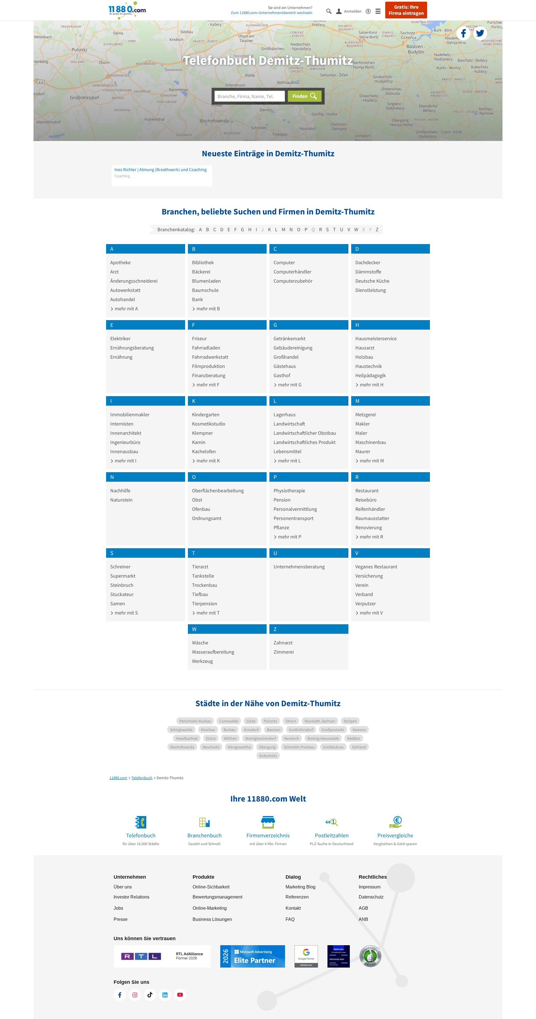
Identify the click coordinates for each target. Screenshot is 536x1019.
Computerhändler (292, 271)
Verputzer (365, 603)
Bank (197, 299)
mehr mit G (289, 384)
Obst (197, 500)
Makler (362, 423)
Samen (117, 603)
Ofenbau (201, 509)
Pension (282, 500)
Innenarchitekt (125, 433)
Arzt (114, 271)
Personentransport (294, 518)
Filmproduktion (208, 366)
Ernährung (121, 357)
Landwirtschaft (289, 423)
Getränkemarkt (289, 338)
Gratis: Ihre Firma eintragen (406, 10)
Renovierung (368, 527)
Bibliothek (203, 262)
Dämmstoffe (368, 271)
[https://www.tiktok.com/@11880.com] (150, 995)
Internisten (121, 423)
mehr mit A (126, 308)
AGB (363, 908)
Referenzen (297, 897)
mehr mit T (207, 612)
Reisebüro (366, 500)
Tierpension (204, 603)
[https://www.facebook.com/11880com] (120, 995)
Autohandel (122, 299)
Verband (364, 594)
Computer (284, 262)
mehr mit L (289, 460)
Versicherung (369, 576)
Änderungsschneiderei (133, 281)
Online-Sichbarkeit (211, 887)
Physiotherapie (289, 490)
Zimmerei (284, 652)
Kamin (198, 442)
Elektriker (120, 338)
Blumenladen (206, 281)
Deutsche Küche (372, 281)
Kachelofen (204, 451)
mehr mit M (371, 460)
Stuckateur (121, 594)
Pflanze (281, 527)
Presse (121, 919)
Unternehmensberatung (299, 566)
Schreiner (120, 566)
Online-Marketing (210, 908)
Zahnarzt (283, 642)
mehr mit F (207, 384)
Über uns (123, 887)
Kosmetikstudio (208, 423)
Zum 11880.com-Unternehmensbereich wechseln (271, 12)
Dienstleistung (370, 290)
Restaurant (367, 490)
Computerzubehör (293, 281)
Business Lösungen (212, 919)
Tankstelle (203, 576)
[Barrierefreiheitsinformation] (370, 10)
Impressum (370, 887)
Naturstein (121, 500)
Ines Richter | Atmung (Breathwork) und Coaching (160, 169)
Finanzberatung (208, 375)
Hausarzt (364, 347)
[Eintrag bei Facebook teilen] (463, 33)
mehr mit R (371, 536)
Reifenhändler (370, 509)
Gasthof (282, 375)
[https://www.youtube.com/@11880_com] (180, 995)
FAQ (290, 919)
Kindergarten (205, 414)
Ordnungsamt (206, 518)
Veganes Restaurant (376, 566)
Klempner (202, 433)
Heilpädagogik (370, 375)
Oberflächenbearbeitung (218, 490)
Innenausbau (124, 451)
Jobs (118, 908)
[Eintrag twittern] (480, 33)
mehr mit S (126, 612)
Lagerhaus (285, 414)
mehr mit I (125, 460)
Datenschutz (371, 897)
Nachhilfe (120, 490)
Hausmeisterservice (376, 338)
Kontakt (293, 908)
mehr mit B (207, 308)
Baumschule (205, 290)
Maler (361, 433)
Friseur (199, 338)
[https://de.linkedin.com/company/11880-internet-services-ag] (165, 995)
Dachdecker (367, 262)
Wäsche (200, 642)
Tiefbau (200, 594)
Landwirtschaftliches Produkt (305, 442)
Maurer (362, 451)
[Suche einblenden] (331, 10)
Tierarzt (200, 566)
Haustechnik (368, 366)
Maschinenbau (370, 442)
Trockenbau (204, 585)
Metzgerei (365, 414)
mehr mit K (207, 460)
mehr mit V (371, 612)
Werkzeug (202, 661)
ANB (363, 919)
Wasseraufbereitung (213, 652)
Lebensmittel (288, 451)
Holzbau (364, 357)
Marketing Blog (300, 887)
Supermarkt (122, 576)
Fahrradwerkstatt (210, 357)
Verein (361, 585)
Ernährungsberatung (132, 347)
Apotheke (120, 262)
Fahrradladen (206, 347)
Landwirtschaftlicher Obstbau (305, 433)
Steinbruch (121, 585)
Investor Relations (131, 897)
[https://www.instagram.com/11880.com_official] (135, 995)
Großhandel (286, 357)
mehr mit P (289, 536)
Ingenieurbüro (125, 442)
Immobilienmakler (129, 414)
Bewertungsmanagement (217, 897)
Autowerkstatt (125, 290)
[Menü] (380, 10)
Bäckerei (201, 271)
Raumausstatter (372, 518)
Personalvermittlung (295, 509)
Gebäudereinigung (293, 347)
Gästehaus (285, 366)
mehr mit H (371, 384)
